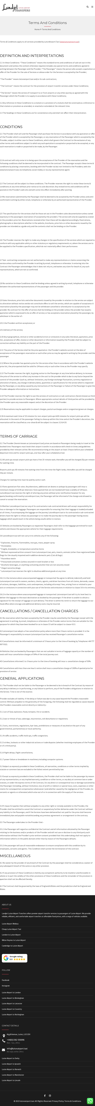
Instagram (6, 986)
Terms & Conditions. (72, 1101)
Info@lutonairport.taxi (17, 1048)
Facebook (5, 980)
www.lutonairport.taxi (69, 41)
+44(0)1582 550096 (15, 1039)
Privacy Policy (58, 1101)
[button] (14, 958)
